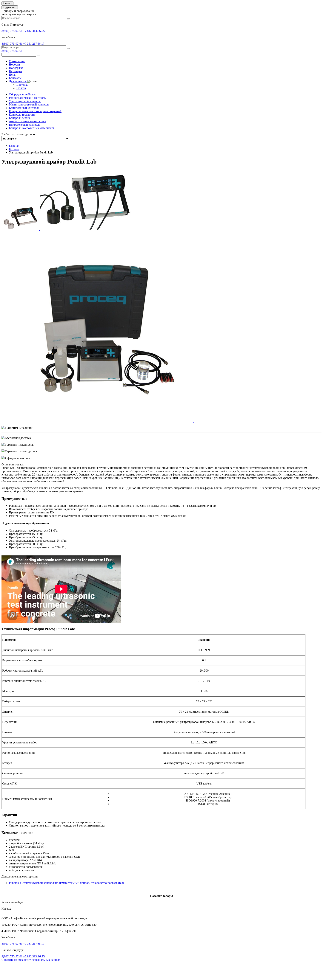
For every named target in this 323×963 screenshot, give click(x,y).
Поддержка (16, 67)
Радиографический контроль (27, 97)
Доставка (22, 84)
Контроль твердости (22, 114)
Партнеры (15, 71)
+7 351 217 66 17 (33, 43)
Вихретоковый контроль (24, 124)
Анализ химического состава (27, 121)
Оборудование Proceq (22, 94)
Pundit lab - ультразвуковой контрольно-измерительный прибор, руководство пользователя (66, 882)
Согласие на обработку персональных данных (30, 959)
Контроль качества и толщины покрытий (35, 111)
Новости (14, 64)
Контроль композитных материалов (32, 128)
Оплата (21, 88)
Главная (14, 145)
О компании (17, 61)
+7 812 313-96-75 (34, 30)
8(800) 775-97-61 (11, 30)
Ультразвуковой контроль (25, 101)
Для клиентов (18, 81)
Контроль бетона (19, 117)
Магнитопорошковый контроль (29, 104)
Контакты (15, 78)
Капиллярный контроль (24, 107)
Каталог (7, 3)
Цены (12, 74)
